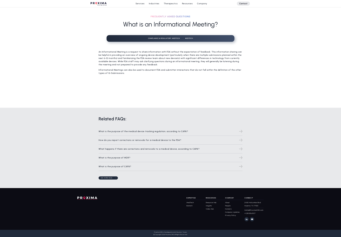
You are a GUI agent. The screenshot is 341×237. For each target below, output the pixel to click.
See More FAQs (106, 178)
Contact (243, 3)
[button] (140, 3)
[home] (99, 3)
